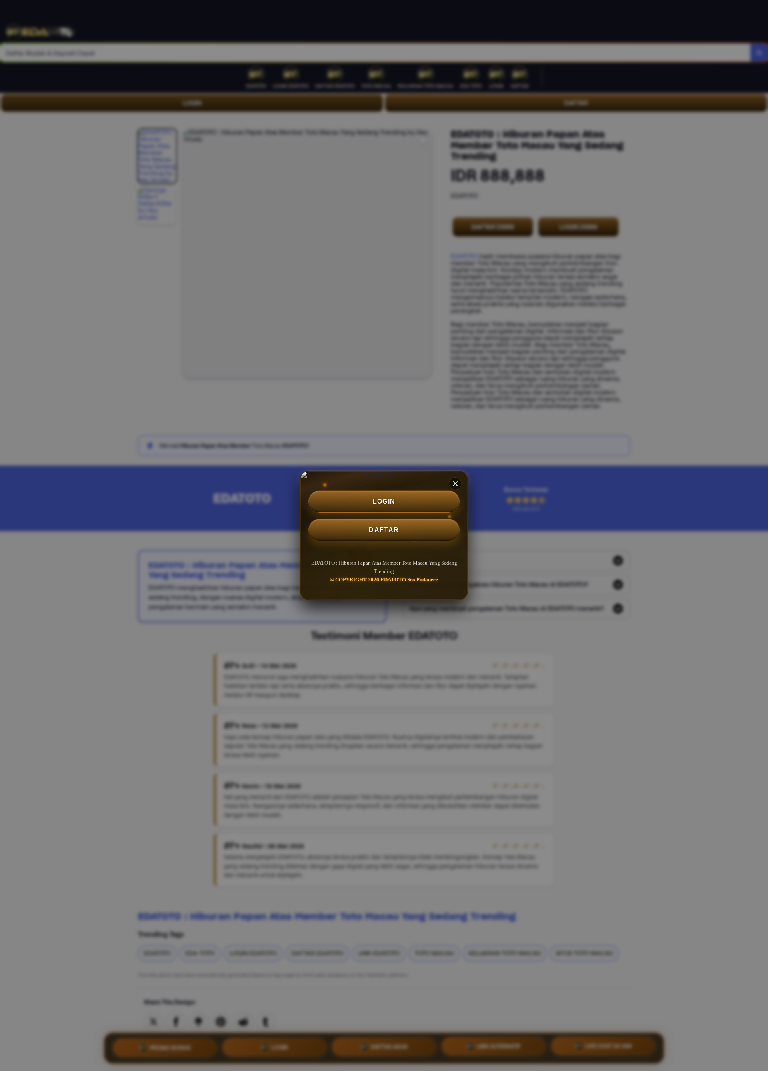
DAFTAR (384, 529)
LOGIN (384, 501)
